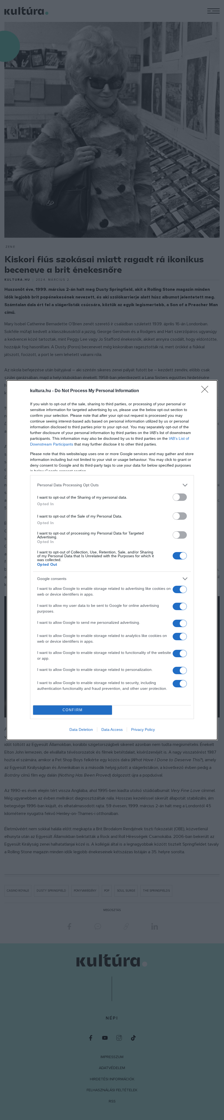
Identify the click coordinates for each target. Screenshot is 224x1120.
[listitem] (112, 485)
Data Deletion (81, 729)
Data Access (112, 729)
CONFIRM (73, 710)
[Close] (206, 391)
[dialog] (112, 560)
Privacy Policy (143, 729)
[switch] (180, 497)
